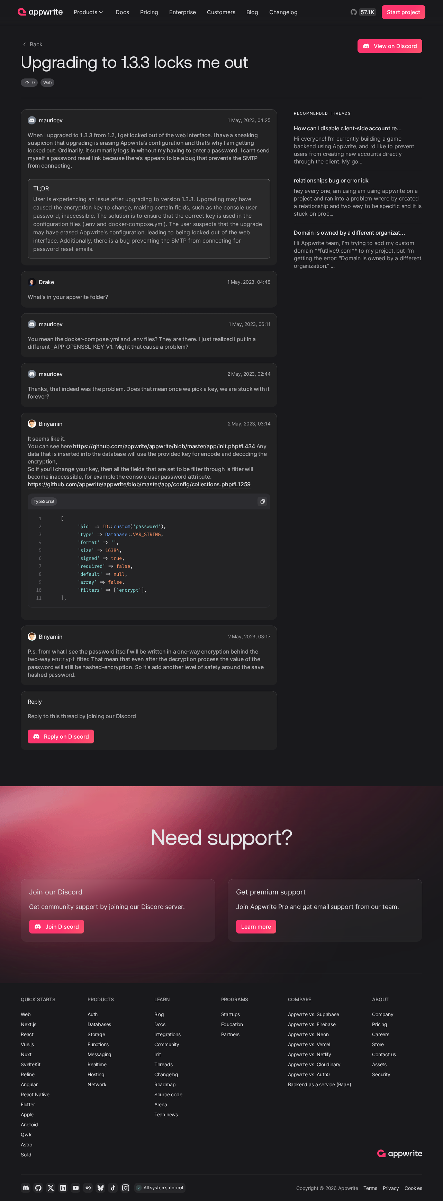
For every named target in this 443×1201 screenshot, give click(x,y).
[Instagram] (125, 1188)
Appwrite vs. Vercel (309, 1044)
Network (97, 1084)
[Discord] (25, 1188)
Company (383, 1014)
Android (29, 1124)
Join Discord (61, 926)
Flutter (28, 1104)
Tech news (166, 1114)
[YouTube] (75, 1188)
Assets (379, 1064)
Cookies (413, 1188)
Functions (98, 1044)
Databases (99, 1024)
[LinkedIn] (63, 1188)
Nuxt (26, 1054)
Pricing (149, 12)
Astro (26, 1144)
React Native (35, 1094)
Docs (122, 12)
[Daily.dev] (88, 1188)
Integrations (167, 1034)
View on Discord (394, 46)
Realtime (97, 1064)
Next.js (28, 1024)
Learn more (256, 926)
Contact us (384, 1054)
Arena (160, 1104)
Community (166, 1044)
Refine (28, 1074)
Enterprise (182, 12)
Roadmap (165, 1084)
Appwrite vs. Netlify (309, 1054)
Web (25, 1014)
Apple (27, 1114)
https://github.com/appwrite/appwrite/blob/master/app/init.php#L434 (164, 446)
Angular (29, 1084)
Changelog (283, 12)
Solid (26, 1154)
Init (157, 1054)
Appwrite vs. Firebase (312, 1024)
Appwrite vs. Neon (308, 1034)
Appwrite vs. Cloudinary (314, 1064)
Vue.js (27, 1044)
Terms (370, 1188)
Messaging (99, 1054)
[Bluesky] (100, 1188)
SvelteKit (30, 1064)
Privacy (391, 1188)
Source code (168, 1094)
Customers (221, 12)
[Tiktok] (113, 1188)
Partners (230, 1034)
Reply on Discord (66, 736)
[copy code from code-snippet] (262, 501)
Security (381, 1074)
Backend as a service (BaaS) (319, 1084)
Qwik (26, 1134)
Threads (163, 1064)
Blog (252, 12)
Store (378, 1044)
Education (232, 1024)
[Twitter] (50, 1188)
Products (85, 12)
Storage (96, 1034)
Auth (93, 1014)
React (27, 1034)
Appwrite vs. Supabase (313, 1014)
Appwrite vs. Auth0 (309, 1074)
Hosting (96, 1074)
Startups (230, 1014)
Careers (380, 1034)
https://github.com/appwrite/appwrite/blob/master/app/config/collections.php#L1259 (139, 484)
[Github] (38, 1188)
